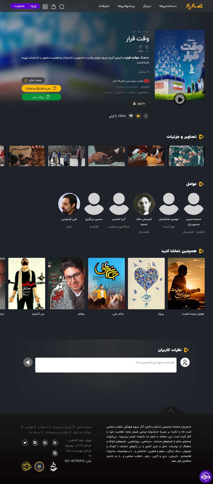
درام (147, 456)
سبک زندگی (173, 451)
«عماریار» (186, 426)
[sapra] (39, 467)
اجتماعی (120, 92)
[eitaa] (44, 443)
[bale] (34, 443)
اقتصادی (186, 456)
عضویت (19, 6)
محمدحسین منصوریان (127, 87)
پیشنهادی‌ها (126, 6)
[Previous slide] (199, 159)
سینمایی (146, 441)
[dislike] (131, 115)
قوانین (29, 427)
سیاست (108, 92)
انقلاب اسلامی (133, 456)
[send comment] (28, 362)
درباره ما (35, 432)
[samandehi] (54, 467)
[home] (194, 7)
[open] (186, 283)
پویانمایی (133, 441)
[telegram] (25, 443)
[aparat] (54, 443)
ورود (33, 6)
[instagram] (55, 453)
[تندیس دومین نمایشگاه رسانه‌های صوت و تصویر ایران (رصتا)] (27, 467)
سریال (147, 6)
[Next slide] (13, 159)
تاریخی (174, 456)
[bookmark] (173, 263)
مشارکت (43, 427)
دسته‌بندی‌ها (168, 6)
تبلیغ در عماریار (62, 427)
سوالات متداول (82, 432)
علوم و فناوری (157, 451)
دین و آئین (159, 456)
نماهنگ (132, 92)
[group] (186, 156)
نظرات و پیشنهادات (56, 432)
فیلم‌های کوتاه (117, 441)
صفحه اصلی (84, 427)
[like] (138, 115)
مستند (158, 441)
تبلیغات (104, 6)
